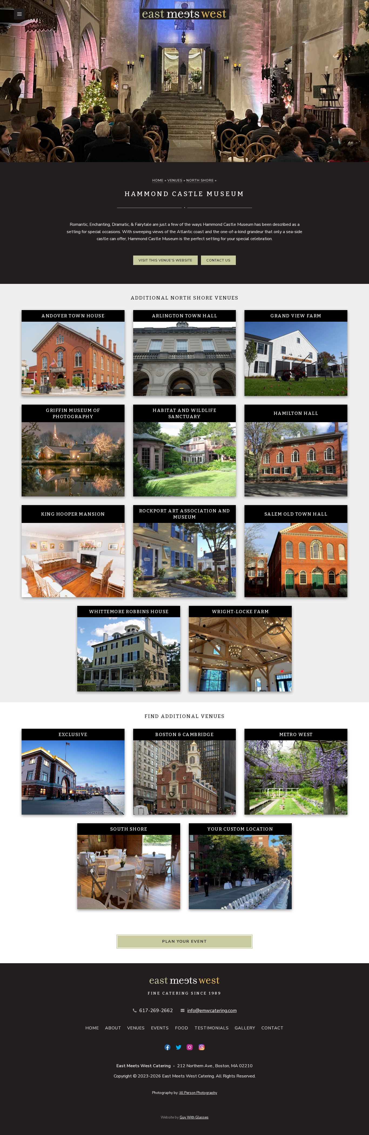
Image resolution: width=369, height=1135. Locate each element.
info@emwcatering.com (212, 1010)
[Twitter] (179, 1047)
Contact (272, 1028)
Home (157, 180)
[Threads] (201, 1047)
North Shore (200, 180)
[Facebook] (167, 1047)
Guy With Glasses (194, 1117)
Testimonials (211, 1028)
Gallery (245, 1028)
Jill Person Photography (198, 1092)
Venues (174, 180)
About (113, 1028)
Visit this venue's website (165, 260)
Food (181, 1028)
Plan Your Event (184, 941)
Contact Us (218, 260)
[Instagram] (189, 1047)
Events (160, 1028)
